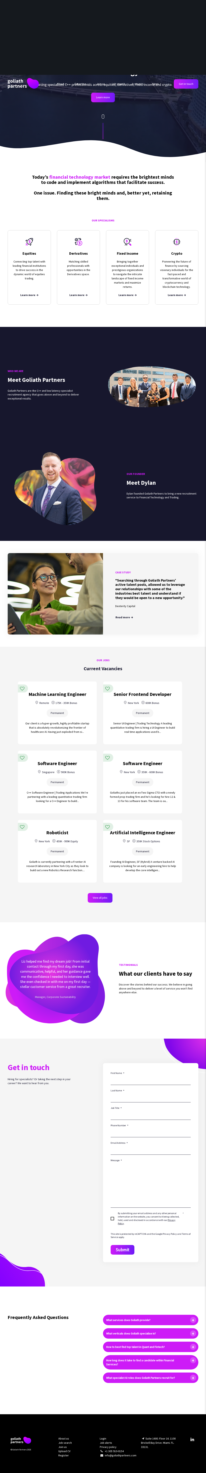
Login (103, 1438)
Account (137, 84)
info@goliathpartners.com (120, 1455)
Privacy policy (108, 1447)
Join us (101, 84)
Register (63, 1455)
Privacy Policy (170, 1233)
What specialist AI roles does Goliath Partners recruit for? (140, 1378)
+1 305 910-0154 (114, 1451)
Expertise (80, 84)
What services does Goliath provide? (128, 1320)
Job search (118, 84)
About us (63, 1438)
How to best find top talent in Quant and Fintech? (135, 1347)
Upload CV (64, 1451)
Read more (122, 617)
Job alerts (106, 1443)
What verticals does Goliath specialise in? (131, 1333)
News (155, 84)
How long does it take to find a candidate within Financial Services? (140, 1362)
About (60, 84)
